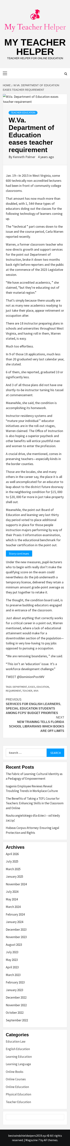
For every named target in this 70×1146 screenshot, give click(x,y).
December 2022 (16, 997)
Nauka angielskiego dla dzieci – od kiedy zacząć (33, 817)
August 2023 (14, 945)
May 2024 (12, 899)
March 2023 (13, 975)
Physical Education (18, 1094)
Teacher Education (23, 112)
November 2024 (16, 884)
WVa (36, 690)
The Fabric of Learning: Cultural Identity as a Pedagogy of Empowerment (34, 776)
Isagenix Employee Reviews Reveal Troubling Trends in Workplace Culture (32, 788)
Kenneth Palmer (24, 157)
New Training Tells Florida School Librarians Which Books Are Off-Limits (36, 724)
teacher (27, 690)
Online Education (17, 1087)
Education (43, 686)
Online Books (14, 1072)
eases (31, 686)
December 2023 (16, 929)
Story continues (19, 553)
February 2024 (15, 914)
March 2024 (13, 907)
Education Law (15, 1041)
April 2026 (12, 854)
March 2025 (13, 869)
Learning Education (19, 1057)
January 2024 (14, 922)
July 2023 (12, 952)
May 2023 (12, 960)
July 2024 (12, 892)
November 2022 (16, 1005)
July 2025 (12, 861)
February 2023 (15, 982)
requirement (13, 690)
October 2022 (15, 1013)
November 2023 (16, 937)
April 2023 (12, 967)
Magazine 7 (32, 1140)
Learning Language (18, 1064)
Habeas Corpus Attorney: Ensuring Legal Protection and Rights (32, 830)
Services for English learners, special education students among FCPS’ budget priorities (33, 706)
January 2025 (14, 876)
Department (20, 686)
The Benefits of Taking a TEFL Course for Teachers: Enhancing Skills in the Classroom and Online (34, 803)
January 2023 (14, 990)
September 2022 (17, 1020)
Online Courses (16, 1079)
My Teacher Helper (35, 47)
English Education (18, 1049)
